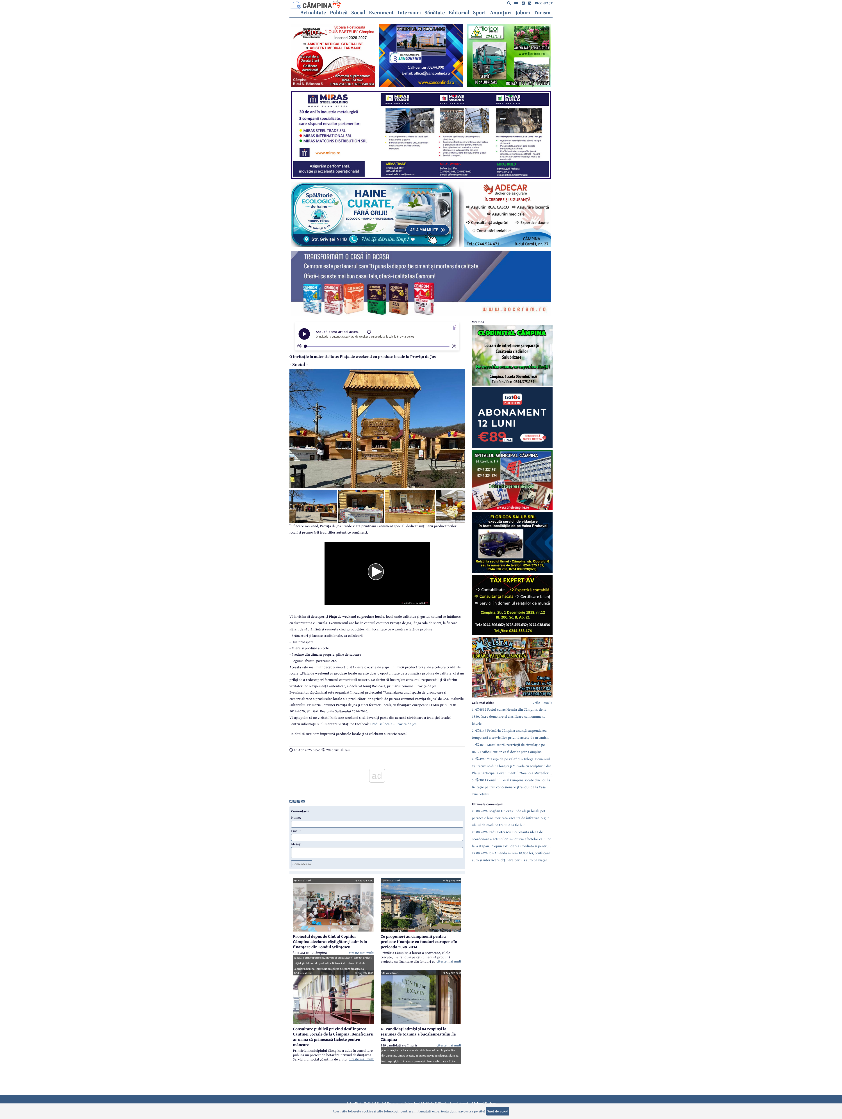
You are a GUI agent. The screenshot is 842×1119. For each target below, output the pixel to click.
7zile (536, 702)
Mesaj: (296, 844)
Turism (542, 12)
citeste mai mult (361, 952)
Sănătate (435, 12)
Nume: (296, 817)
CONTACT (545, 3)
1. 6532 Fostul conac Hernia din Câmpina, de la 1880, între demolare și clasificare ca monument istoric (509, 716)
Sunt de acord (497, 1111)
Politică (339, 12)
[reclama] (333, 85)
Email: (296, 830)
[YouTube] (516, 3)
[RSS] (529, 3)
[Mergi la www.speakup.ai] (454, 327)
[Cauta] (509, 3)
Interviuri (409, 12)
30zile (548, 702)
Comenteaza (302, 863)
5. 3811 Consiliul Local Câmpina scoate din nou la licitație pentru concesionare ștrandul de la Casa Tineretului (511, 787)
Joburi (523, 12)
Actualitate (313, 12)
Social (358, 12)
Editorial (459, 12)
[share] (291, 801)
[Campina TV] (421, 4)
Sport (479, 12)
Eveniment (381, 12)
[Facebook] (523, 3)
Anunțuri (501, 12)
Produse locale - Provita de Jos (393, 723)
